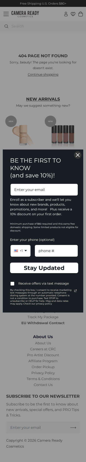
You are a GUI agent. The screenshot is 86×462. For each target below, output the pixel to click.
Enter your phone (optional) (32, 240)
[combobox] (20, 251)
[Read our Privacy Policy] (75, 291)
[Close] (77, 154)
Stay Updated (44, 267)
